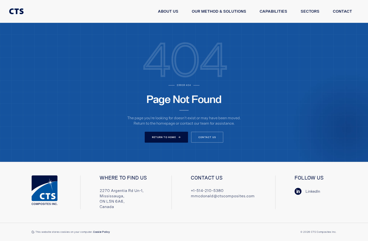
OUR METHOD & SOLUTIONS (219, 11)
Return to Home (164, 137)
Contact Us (207, 137)
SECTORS (310, 11)
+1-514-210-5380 (207, 190)
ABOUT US (168, 11)
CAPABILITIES (273, 11)
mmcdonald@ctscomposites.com (223, 196)
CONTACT (342, 11)
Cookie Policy (101, 231)
